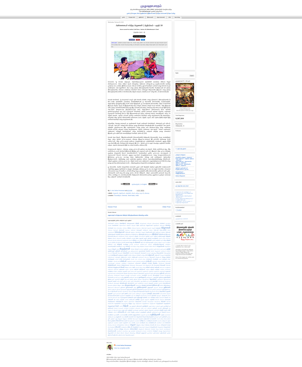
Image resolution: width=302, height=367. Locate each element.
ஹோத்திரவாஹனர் (130, 335)
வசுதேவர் (149, 320)
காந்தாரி (119, 244)
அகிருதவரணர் (130, 223)
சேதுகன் (123, 275)
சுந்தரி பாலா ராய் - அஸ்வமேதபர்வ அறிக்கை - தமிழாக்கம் (183, 164)
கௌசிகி (132, 253)
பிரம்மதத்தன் (151, 301)
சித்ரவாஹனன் (139, 265)
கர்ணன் (137, 242)
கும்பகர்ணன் (124, 251)
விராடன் (130, 327)
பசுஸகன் (149, 295)
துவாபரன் (150, 289)
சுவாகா (125, 273)
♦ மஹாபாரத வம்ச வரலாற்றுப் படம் (183, 192)
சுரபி (135, 271)
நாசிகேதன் (138, 293)
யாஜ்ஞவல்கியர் (136, 314)
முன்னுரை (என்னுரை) (180, 154)
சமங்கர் (117, 259)
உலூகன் (141, 238)
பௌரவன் (120, 308)
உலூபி (145, 238)
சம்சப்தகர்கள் (126, 259)
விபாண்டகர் (153, 325)
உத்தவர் (114, 238)
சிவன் (122, 267)
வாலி (163, 322)
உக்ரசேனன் (131, 236)
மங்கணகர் (137, 308)
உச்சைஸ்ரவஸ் (142, 236)
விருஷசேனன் (153, 327)
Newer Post (112, 207)
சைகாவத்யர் (133, 275)
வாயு (147, 322)
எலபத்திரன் (155, 238)
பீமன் (117, 306)
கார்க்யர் (150, 244)
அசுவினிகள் (115, 225)
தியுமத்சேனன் (167, 283)
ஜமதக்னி (156, 277)
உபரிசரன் (128, 238)
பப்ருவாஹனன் (124, 297)
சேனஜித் (128, 275)
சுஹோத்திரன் (141, 273)
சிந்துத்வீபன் (148, 265)
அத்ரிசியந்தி (142, 225)
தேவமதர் (131, 291)
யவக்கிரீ (130, 314)
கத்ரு (137, 193)
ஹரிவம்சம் (144, 13)
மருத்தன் (130, 310)
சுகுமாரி (137, 267)
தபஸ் (147, 281)
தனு (142, 281)
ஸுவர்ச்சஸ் (149, 331)
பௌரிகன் (126, 308)
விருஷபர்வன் (167, 327)
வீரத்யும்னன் (147, 329)
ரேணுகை (125, 318)
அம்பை (129, 228)
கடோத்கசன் (148, 240)
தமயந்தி (155, 281)
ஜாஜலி (122, 279)
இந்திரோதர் (162, 234)
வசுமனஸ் (154, 320)
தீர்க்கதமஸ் (117, 287)
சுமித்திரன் (120, 271)
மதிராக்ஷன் (165, 308)
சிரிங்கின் (110, 267)
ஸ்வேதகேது (132, 333)
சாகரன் (134, 261)
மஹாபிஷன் (141, 310)
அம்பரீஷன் (110, 228)
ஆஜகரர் (143, 232)
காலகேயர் (119, 246)
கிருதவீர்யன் (168, 246)
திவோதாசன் (111, 287)
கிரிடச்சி (155, 246)
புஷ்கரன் (158, 306)
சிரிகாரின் (168, 265)
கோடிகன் (114, 253)
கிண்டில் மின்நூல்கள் (180, 175)
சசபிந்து (143, 255)
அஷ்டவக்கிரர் (162, 230)
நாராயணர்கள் (163, 293)
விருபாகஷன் (142, 327)
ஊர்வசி (150, 238)
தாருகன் (151, 283)
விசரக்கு (110, 325)
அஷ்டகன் (156, 230)
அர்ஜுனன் (166, 227)
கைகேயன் (163, 251)
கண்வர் (158, 240)
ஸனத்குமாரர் (139, 331)
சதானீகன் (168, 255)
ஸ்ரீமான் (122, 333)
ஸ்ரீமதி (118, 333)
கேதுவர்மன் (157, 251)
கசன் (138, 240)
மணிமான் (149, 308)
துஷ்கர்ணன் (159, 289)
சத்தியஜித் (117, 257)
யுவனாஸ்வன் (168, 314)
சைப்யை (139, 275)
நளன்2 (130, 293)
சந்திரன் (168, 257)
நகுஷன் (110, 293)
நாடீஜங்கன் (144, 293)
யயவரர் (121, 314)
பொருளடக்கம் (136, 13)
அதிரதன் (128, 225)
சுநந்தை (148, 269)
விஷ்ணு (121, 329)
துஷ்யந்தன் (165, 289)
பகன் (132, 295)
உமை (137, 238)
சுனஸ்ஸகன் (168, 269)
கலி (142, 242)
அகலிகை (116, 223)
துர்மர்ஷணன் (124, 289)
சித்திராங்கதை (125, 265)
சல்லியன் (123, 261)
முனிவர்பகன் (155, 312)
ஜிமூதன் (136, 279)
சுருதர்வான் (156, 271)
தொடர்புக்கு (171, 13)
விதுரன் (133, 325)
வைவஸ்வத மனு (126, 331)
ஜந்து (122, 277)
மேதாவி (164, 312)
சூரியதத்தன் (156, 273)
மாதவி (165, 310)
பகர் (134, 295)
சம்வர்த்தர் (155, 259)
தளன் (136, 283)
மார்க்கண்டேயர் (121, 312)
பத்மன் (169, 295)
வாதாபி (137, 322)
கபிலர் (113, 242)
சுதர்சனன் (122, 269)
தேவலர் (147, 291)
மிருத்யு (133, 312)
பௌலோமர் (131, 308)
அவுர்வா (151, 230)
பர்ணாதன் (161, 297)
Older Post (166, 207)
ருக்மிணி (164, 317)
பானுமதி (142, 299)
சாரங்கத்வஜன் (111, 263)
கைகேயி (168, 251)
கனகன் (110, 242)
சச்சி (146, 255)
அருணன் (115, 193)
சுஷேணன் (135, 273)
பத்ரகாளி (110, 297)
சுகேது (140, 267)
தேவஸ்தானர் (153, 291)
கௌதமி (148, 253)
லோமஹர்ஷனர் (131, 320)
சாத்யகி (149, 261)
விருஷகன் (147, 327)
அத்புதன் (133, 225)
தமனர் (150, 281)
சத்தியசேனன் (111, 257)
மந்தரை (120, 310)
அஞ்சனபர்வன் (122, 225)
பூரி (170, 306)
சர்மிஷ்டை (110, 261)
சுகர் (134, 267)
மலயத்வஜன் (135, 310)
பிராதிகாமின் (111, 303)
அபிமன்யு (168, 225)
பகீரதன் (138, 295)
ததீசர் (132, 281)
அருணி (153, 228)
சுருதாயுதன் (162, 271)
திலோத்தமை (167, 285)
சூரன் (151, 273)
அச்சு (169, 17)
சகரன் (109, 255)
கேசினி (148, 251)
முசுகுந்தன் (143, 312)
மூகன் (159, 312)
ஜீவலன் (140, 279)
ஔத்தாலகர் (119, 240)
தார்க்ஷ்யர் (156, 283)
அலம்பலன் (115, 230)
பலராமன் (110, 299)
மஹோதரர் (151, 310)
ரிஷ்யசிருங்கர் (150, 317)
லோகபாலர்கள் (167, 318)
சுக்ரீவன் (152, 267)
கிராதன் (147, 246)
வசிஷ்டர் (142, 321)
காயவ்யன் (136, 244)
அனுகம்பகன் (149, 225)
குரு (129, 251)
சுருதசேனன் (145, 271)
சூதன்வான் (147, 273)
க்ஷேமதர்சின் (159, 253)
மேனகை (168, 312)
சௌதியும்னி (168, 275)
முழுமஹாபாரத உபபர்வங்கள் (182, 218)
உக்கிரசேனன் (121, 236)
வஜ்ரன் (169, 320)
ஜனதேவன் (131, 277)
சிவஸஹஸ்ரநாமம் (179, 172)
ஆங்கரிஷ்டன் (138, 232)
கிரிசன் (150, 246)
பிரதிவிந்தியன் (119, 301)
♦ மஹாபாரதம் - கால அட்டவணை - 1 (184, 201)
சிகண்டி (155, 263)
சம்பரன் (132, 259)
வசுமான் (159, 320)
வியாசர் (118, 327)
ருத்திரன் (113, 318)
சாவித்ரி (150, 263)
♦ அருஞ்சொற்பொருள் (180, 200)
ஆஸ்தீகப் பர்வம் (130, 193)
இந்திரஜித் (141, 234)
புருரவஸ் (133, 306)
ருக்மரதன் (156, 317)
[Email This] (137, 190)
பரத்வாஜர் (140, 297)
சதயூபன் (163, 255)
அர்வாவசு (110, 230)
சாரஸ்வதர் (118, 263)
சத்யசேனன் (141, 257)
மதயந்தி (160, 308)
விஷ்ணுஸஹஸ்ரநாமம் (180, 173)
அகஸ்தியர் (123, 223)
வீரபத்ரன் (153, 329)
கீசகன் (137, 249)
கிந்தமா (135, 246)
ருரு (116, 318)
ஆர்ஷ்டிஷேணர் (112, 234)
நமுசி (114, 293)
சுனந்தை (162, 269)
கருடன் (142, 193)
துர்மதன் (118, 289)
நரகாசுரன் (118, 293)
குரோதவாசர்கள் (134, 251)
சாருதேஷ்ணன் (131, 263)
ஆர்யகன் (168, 232)
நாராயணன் (156, 293)
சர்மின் (169, 259)
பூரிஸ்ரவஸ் (110, 308)
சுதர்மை (127, 269)
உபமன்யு (124, 238)
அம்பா (115, 228)
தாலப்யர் (161, 283)
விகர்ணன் (168, 322)
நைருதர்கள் (122, 295)
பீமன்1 (121, 306)
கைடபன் (110, 253)
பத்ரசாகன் (114, 297)
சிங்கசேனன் (161, 263)
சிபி (153, 265)
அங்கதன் (149, 223)
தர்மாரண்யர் (131, 283)
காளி (131, 246)
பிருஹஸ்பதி (111, 306)
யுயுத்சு (162, 314)
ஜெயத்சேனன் (145, 279)
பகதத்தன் (128, 295)
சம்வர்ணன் (149, 259)
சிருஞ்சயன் (116, 267)
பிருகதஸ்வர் (117, 303)
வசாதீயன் (137, 320)
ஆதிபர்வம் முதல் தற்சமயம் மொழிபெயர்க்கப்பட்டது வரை (182, 168)
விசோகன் (127, 325)
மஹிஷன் (146, 310)
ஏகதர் (163, 238)
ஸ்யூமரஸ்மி (111, 333)
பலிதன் (117, 299)
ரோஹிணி (141, 318)
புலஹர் (150, 306)
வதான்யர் (116, 322)
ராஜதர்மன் (118, 317)
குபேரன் (117, 251)
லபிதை (162, 318)
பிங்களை (162, 299)
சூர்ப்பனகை (110, 275)
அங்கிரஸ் (162, 223)
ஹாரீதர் (169, 333)
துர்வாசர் (134, 289)
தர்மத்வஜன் (116, 283)
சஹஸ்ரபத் (129, 261)
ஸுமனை (144, 331)
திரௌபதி (156, 285)
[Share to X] (140, 190)
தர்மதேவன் (110, 283)
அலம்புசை (127, 230)
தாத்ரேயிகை (141, 283)
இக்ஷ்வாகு (123, 234)
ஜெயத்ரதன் (153, 279)
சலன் (118, 261)
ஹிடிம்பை (115, 335)
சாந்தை (159, 261)
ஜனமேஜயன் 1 (149, 277)
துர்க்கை (110, 289)
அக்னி (137, 223)
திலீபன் (161, 285)
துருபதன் (150, 287)
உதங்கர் (147, 236)
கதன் (161, 240)
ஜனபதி (136, 277)
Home (139, 207)
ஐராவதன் (110, 240)
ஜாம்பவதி (127, 279)
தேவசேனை (126, 291)
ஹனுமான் (144, 333)
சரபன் (160, 259)
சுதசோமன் (110, 269)
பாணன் (126, 299)
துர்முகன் (129, 289)
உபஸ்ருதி (133, 238)
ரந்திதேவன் (110, 317)
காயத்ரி (131, 244)
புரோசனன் (139, 306)
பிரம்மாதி (168, 301)
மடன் (145, 308)
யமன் (117, 315)
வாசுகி (133, 322)
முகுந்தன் (137, 312)
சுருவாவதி (110, 273)
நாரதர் (149, 293)
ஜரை (113, 279)
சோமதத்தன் (156, 275)
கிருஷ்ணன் (125, 248)
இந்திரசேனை (135, 234)
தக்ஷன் (115, 281)
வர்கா (130, 322)
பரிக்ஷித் (153, 297)
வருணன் (125, 322)
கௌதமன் (137, 253)
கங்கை (134, 240)
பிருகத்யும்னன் (124, 303)
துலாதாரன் (140, 289)
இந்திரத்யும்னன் (148, 234)
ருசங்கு (169, 317)
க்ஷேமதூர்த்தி (167, 253)
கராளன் (127, 242)
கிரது (138, 246)
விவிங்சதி (116, 329)
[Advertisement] (185, 45)
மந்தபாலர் (115, 310)
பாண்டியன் (132, 299)
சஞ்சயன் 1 (157, 255)
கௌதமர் (143, 253)
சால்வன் (144, 263)
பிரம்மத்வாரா (157, 301)
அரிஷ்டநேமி (144, 228)
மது (170, 308)
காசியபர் (110, 244)
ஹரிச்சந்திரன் (156, 333)
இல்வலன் (116, 236)
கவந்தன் (156, 242)
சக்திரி (129, 255)
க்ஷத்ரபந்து (153, 253)
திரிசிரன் (115, 285)
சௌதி (162, 275)
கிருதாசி (110, 249)
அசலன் (109, 225)
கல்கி (144, 242)
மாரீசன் (115, 312)
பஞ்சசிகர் (153, 295)
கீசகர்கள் (141, 249)
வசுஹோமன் (164, 320)
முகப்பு (128, 13)
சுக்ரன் (148, 267)
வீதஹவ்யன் (141, 329)
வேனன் (161, 329)
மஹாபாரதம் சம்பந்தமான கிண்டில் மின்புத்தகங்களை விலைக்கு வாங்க (128, 215)
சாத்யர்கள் (154, 261)
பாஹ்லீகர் (152, 299)
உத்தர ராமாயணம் (162, 13)
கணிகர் (154, 240)
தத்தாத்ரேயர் (137, 281)
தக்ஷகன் (110, 281)
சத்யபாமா (146, 257)
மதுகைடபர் (110, 310)
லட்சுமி (158, 318)
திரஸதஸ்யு (110, 285)
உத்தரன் (168, 236)
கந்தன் (168, 240)
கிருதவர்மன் (160, 246)
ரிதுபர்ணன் (140, 317)
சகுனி (125, 255)
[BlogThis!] (139, 190)
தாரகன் (146, 283)
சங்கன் (139, 255)
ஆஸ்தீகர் (118, 234)
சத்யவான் (152, 257)
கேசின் (152, 251)
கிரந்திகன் (142, 246)
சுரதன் (128, 271)
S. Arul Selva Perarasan (123, 345)
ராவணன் (131, 317)
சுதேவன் (136, 269)
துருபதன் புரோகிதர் (158, 287)
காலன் (123, 246)
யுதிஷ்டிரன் (155, 314)
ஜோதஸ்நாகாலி (167, 279)
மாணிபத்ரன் (156, 310)
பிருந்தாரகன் (139, 303)
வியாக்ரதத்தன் (111, 327)
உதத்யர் (156, 236)
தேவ (169, 289)
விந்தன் (143, 325)
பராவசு (148, 297)
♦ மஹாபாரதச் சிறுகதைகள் (182, 202)
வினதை (147, 193)
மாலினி (128, 312)
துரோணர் (167, 287)
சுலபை (114, 273)
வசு (146, 320)
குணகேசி (151, 249)
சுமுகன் (125, 271)
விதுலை (138, 325)
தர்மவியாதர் (123, 283)
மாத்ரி (169, 310)
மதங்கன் (154, 308)
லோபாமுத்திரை (112, 320)
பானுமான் (147, 299)
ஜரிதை (110, 279)
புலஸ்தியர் (145, 306)
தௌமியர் (163, 291)
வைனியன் (119, 331)
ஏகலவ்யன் (168, 238)
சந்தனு (164, 257)
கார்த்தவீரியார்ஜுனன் (158, 244)
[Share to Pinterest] (143, 190)
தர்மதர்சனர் (168, 281)
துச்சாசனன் (129, 287)
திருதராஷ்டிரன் (130, 285)
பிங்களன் (157, 299)
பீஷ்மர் (126, 306)
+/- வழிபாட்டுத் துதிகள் (181, 148)
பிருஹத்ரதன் (159, 303)
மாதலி (161, 310)
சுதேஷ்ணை (142, 269)
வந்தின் (120, 322)
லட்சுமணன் (153, 318)
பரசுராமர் (130, 297)
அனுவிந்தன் (156, 225)
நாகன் (133, 293)
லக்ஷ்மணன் (147, 318)
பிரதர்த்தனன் (111, 301)
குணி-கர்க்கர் (157, 249)
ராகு (114, 317)
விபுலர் (169, 325)
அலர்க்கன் (133, 230)
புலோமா (154, 306)
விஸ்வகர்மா (126, 329)
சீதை (126, 267)
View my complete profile (122, 348)
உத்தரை (110, 238)
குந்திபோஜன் (111, 251)
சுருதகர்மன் (139, 271)
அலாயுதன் (139, 230)
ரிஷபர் (144, 317)
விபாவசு (158, 325)
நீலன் (118, 295)
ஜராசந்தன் (167, 277)
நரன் (123, 293)
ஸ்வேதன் (138, 333)
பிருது (134, 303)
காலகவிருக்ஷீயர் (112, 246)
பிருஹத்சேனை (145, 303)
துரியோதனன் (142, 287)
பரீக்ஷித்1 (157, 297)
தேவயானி (136, 291)
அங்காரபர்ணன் (155, 223)
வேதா (157, 329)
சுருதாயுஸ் (168, 271)
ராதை (123, 317)
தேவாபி (157, 291)
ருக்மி (160, 317)
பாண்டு (137, 299)
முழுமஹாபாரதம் (151, 6)
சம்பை (144, 259)
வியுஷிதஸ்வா (124, 327)
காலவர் (128, 246)
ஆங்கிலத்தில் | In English (139, 184)
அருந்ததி (157, 228)
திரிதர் (123, 285)
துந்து (135, 287)
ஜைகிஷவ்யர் (160, 279)
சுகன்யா (130, 267)
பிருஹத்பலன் (152, 303)
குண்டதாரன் (163, 249)
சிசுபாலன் (168, 263)
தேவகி (109, 291)
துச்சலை (122, 287)
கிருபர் (114, 249)
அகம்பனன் (111, 223)
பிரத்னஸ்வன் (131, 301)
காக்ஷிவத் (168, 242)
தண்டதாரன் (120, 281)
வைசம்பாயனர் (112, 331)
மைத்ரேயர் (110, 314)
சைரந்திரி (144, 275)
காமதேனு (125, 244)
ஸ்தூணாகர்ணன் (167, 331)
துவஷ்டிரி (145, 289)
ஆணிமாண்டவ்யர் (150, 232)
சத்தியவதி (135, 257)
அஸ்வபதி (127, 232)
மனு (123, 310)
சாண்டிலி (138, 261)
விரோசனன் (110, 329)
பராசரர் (145, 297)
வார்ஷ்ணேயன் (152, 322)
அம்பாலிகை (119, 228)
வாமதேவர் (142, 322)
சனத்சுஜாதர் (111, 259)
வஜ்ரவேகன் (110, 322)
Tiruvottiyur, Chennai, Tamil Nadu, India (126, 195)
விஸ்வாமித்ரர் (134, 329)
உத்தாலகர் (119, 238)
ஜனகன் (126, 277)
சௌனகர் (110, 277)
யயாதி (125, 315)
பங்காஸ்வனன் (143, 295)
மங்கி (142, 308)
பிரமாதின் (144, 301)
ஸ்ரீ (115, 333)
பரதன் (134, 297)
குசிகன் (146, 249)
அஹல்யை (132, 232)
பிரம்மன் (163, 301)
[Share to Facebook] (142, 190)
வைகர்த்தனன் (167, 329)
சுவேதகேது (130, 273)
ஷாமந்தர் (133, 331)
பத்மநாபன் (164, 295)
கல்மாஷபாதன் (149, 242)
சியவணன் (157, 265)
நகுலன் (168, 291)
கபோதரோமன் (118, 242)
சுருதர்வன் (151, 271)
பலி (114, 299)
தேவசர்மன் (114, 291)
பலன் (169, 297)
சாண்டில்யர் (143, 261)
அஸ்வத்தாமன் (119, 232)
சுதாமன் (131, 269)
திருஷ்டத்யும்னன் (147, 285)
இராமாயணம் (152, 13)
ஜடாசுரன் (116, 277)
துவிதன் (154, 289)
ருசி (109, 318)
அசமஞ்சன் (168, 223)
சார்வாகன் (138, 263)
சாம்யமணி (168, 261)
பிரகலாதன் (168, 299)
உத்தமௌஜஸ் (161, 236)
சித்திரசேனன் (112, 265)
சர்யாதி (115, 261)
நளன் (126, 293)
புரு (130, 306)
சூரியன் (162, 273)
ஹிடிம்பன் (110, 335)
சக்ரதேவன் (134, 255)
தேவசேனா (120, 291)
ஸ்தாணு (160, 331)
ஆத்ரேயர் (163, 232)
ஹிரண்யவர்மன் (122, 335)
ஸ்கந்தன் (155, 331)
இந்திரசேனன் (129, 234)
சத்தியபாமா (124, 257)
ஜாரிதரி (131, 279)
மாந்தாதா (110, 312)
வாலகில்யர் (159, 322)
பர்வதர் (166, 297)
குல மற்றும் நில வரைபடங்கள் (182, 186)
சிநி (144, 265)
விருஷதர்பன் (161, 327)
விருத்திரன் (136, 327)
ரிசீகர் (135, 317)
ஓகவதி (114, 240)
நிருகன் (169, 293)
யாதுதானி (142, 314)
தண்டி (128, 281)
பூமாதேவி (166, 306)
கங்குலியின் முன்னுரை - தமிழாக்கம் (184, 157)
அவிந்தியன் (145, 230)
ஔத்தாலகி (125, 240)
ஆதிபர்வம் (122, 193)
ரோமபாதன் (135, 318)
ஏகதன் (160, 238)
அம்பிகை (125, 228)
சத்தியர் (129, 257)
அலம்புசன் (121, 230)
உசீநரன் (136, 236)
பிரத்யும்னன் (138, 301)
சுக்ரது (144, 267)
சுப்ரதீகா (115, 271)
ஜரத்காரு (161, 277)
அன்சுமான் (162, 225)
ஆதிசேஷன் (158, 232)
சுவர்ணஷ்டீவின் (119, 273)
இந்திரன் (155, 234)
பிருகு (130, 303)
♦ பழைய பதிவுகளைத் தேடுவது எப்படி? (184, 198)
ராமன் (126, 317)
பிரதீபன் (126, 301)
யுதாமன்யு (148, 314)
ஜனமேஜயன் (142, 277)
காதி (115, 244)
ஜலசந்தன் (117, 279)
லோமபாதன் (124, 320)
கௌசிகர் (126, 253)
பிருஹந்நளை (167, 303)
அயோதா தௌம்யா (136, 228)
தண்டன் (125, 281)
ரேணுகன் (120, 318)
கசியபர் (142, 240)
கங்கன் (130, 240)
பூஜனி (161, 306)
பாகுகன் (122, 299)
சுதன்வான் (116, 269)
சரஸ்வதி (164, 259)
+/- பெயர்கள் (178, 210)
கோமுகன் (120, 253)
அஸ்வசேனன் (111, 232)
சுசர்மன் (157, 267)
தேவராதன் (142, 291)
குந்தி (168, 249)
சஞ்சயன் (151, 255)
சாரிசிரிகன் (124, 263)
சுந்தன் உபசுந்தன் (154, 269)
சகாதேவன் (114, 255)
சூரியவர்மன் (168, 273)
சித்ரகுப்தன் (132, 265)
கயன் (123, 242)
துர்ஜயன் (114, 289)
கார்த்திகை (168, 244)
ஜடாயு (119, 277)
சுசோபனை (162, 267)
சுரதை (132, 271)
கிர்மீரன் (133, 249)
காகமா (164, 242)
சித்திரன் (119, 265)
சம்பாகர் (140, 259)
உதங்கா (151, 236)
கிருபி (117, 249)
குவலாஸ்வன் (142, 251)
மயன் (125, 310)
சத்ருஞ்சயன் (158, 257)
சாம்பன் (163, 261)
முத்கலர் (149, 312)
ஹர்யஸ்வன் (163, 333)
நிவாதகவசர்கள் (112, 295)
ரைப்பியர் (130, 318)
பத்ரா (118, 297)
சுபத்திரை (110, 271)
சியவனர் (162, 265)
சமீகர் (120, 259)
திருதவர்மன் (139, 285)
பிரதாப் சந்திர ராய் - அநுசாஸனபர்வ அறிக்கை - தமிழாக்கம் (184, 162)
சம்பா (136, 259)
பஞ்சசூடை (159, 295)
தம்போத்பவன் (161, 281)
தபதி (144, 281)
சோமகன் (150, 275)
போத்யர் (116, 308)
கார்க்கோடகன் (143, 244)
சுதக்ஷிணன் (168, 267)
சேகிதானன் (117, 275)
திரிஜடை (119, 285)
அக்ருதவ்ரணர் (143, 223)
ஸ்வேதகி (127, 333)
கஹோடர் (160, 242)
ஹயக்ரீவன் (149, 333)
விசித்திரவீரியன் (120, 325)
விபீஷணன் (164, 325)
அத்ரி (137, 225)
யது (114, 314)
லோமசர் (118, 321)
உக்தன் (126, 236)
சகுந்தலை (121, 255)
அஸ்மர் (169, 230)
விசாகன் (114, 325)
